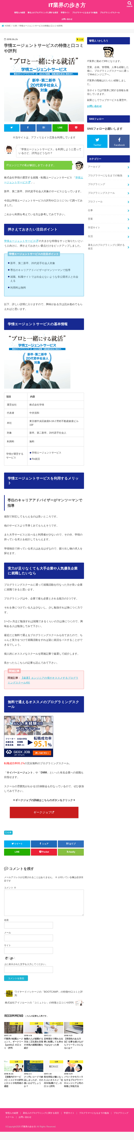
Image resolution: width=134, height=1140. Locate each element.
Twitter (97, 145)
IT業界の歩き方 (67, 5)
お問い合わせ (67, 19)
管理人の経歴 (19, 12)
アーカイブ (94, 166)
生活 (90, 236)
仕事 (9, 832)
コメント (10, 887)
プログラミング (96, 184)
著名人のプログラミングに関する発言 (43, 12)
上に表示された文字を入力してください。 (26, 964)
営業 (90, 219)
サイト (7, 945)
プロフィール (95, 201)
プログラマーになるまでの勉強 (84, 12)
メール (7, 932)
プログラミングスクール (110, 12)
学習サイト (65, 12)
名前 (6, 920)
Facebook (119, 145)
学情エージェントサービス (19, 240)
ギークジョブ (42, 812)
